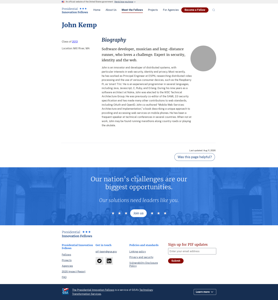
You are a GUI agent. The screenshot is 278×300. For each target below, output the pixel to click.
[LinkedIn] (109, 261)
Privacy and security (141, 257)
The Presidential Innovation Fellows (93, 289)
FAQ (64, 277)
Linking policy (137, 251)
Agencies (67, 265)
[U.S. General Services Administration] (67, 292)
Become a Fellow (195, 9)
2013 (75, 41)
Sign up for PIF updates (188, 244)
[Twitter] (99, 261)
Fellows (66, 254)
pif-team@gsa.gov (106, 251)
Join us (138, 213)
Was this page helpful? (195, 157)
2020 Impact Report (73, 271)
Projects (67, 260)
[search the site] (213, 10)
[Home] (75, 12)
